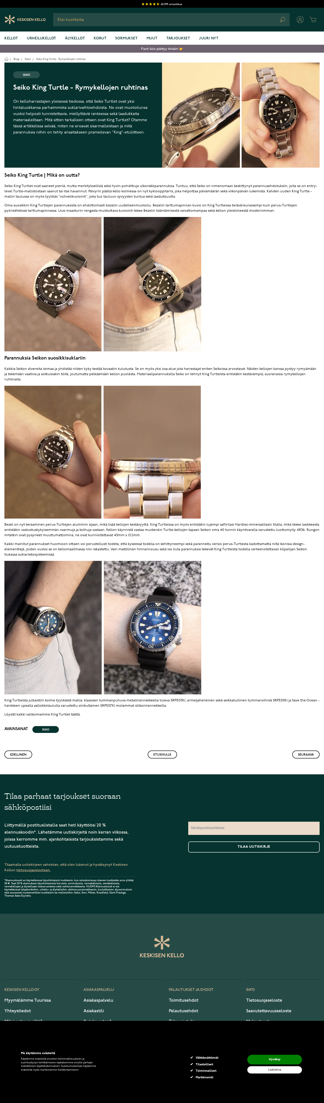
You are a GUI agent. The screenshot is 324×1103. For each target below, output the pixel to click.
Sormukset (126, 38)
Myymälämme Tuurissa (27, 1000)
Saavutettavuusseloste (268, 1011)
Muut (152, 38)
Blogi (16, 59)
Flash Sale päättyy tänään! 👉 (162, 49)
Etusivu (6, 59)
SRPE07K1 (107, 706)
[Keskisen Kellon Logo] (25, 19)
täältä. (76, 714)
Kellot (11, 38)
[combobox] (171, 19)
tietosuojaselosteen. (33, 870)
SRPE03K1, (178, 700)
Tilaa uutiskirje (254, 847)
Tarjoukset (178, 38)
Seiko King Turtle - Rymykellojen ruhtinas (61, 59)
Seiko (28, 59)
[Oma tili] (300, 19)
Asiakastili (94, 1011)
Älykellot (75, 38)
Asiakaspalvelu (98, 1000)
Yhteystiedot (17, 1011)
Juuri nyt (209, 38)
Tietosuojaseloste (264, 1000)
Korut (100, 38)
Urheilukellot (41, 38)
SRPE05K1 (280, 700)
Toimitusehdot (183, 1000)
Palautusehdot (183, 1011)
